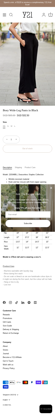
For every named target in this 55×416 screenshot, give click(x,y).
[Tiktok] (16, 302)
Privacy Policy (9, 368)
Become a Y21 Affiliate (12, 357)
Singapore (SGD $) (9, 395)
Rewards (6, 315)
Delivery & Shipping (11, 329)
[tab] (9, 167)
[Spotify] (29, 302)
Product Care (30, 167)
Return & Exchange (11, 333)
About (5, 346)
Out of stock (27, 148)
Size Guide (7, 326)
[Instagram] (10, 302)
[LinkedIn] (22, 302)
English (5, 400)
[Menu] (4, 15)
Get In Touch (8, 361)
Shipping (18, 167)
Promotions (7, 318)
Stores (5, 350)
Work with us (8, 365)
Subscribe (28, 223)
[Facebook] (4, 302)
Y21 (9, 405)
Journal (6, 353)
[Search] (11, 15)
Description (7, 167)
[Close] (51, 188)
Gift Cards (7, 322)
